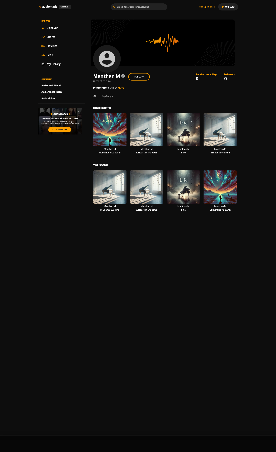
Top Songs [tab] (107, 96)
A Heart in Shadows (146, 152)
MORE (121, 87)
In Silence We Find (220, 152)
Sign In (211, 7)
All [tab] (94, 96)
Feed (50, 55)
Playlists (52, 46)
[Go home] (47, 7)
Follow (139, 76)
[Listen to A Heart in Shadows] (146, 129)
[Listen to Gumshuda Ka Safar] (109, 129)
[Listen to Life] (183, 129)
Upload (230, 6)
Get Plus (65, 6)
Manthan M (110, 149)
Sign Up (203, 7)
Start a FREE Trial (59, 129)
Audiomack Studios (51, 91)
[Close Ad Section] (78, 111)
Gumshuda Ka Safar (110, 152)
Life (183, 152)
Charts (51, 37)
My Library (53, 64)
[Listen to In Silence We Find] (220, 129)
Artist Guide (48, 98)
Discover (52, 28)
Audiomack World (51, 85)
